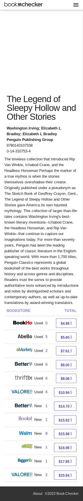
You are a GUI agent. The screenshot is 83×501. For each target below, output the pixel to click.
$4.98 (66, 323)
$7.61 (66, 351)
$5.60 (66, 337)
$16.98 (65, 448)
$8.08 (66, 378)
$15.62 (65, 420)
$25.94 (65, 475)
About (37, 493)
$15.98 (65, 434)
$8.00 (66, 365)
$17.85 (65, 461)
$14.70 (65, 406)
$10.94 (65, 392)
